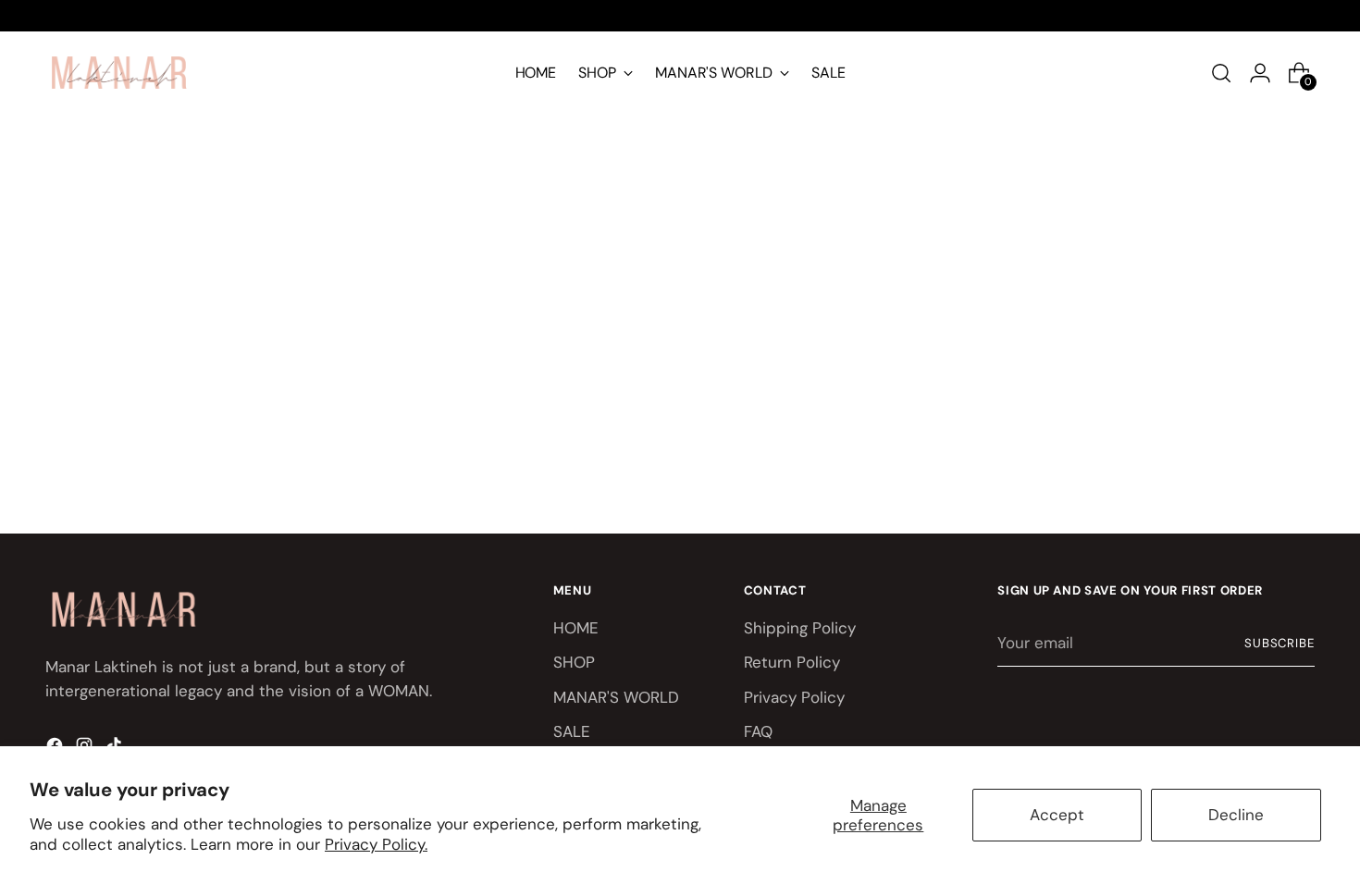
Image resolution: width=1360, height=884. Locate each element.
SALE (571, 731)
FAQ (758, 731)
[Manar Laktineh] (119, 72)
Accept (1057, 814)
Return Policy (792, 662)
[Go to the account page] (1265, 73)
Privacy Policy (794, 697)
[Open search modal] (1226, 73)
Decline (1236, 814)
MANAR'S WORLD (616, 697)
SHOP (574, 662)
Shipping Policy (800, 628)
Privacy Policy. (376, 844)
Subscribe (1280, 643)
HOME (576, 628)
